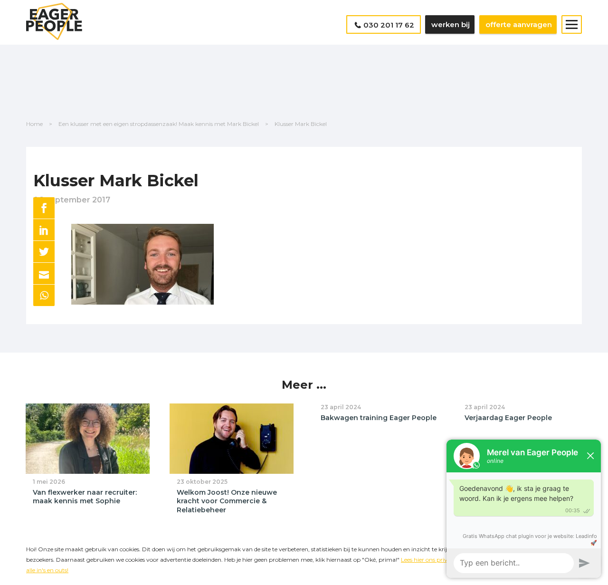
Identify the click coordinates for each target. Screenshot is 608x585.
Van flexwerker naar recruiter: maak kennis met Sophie (85, 497)
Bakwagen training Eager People (379, 417)
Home (34, 123)
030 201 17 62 (388, 24)
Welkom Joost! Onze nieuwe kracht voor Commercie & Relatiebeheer (227, 501)
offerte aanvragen (518, 24)
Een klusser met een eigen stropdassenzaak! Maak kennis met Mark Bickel (158, 123)
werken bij (450, 24)
